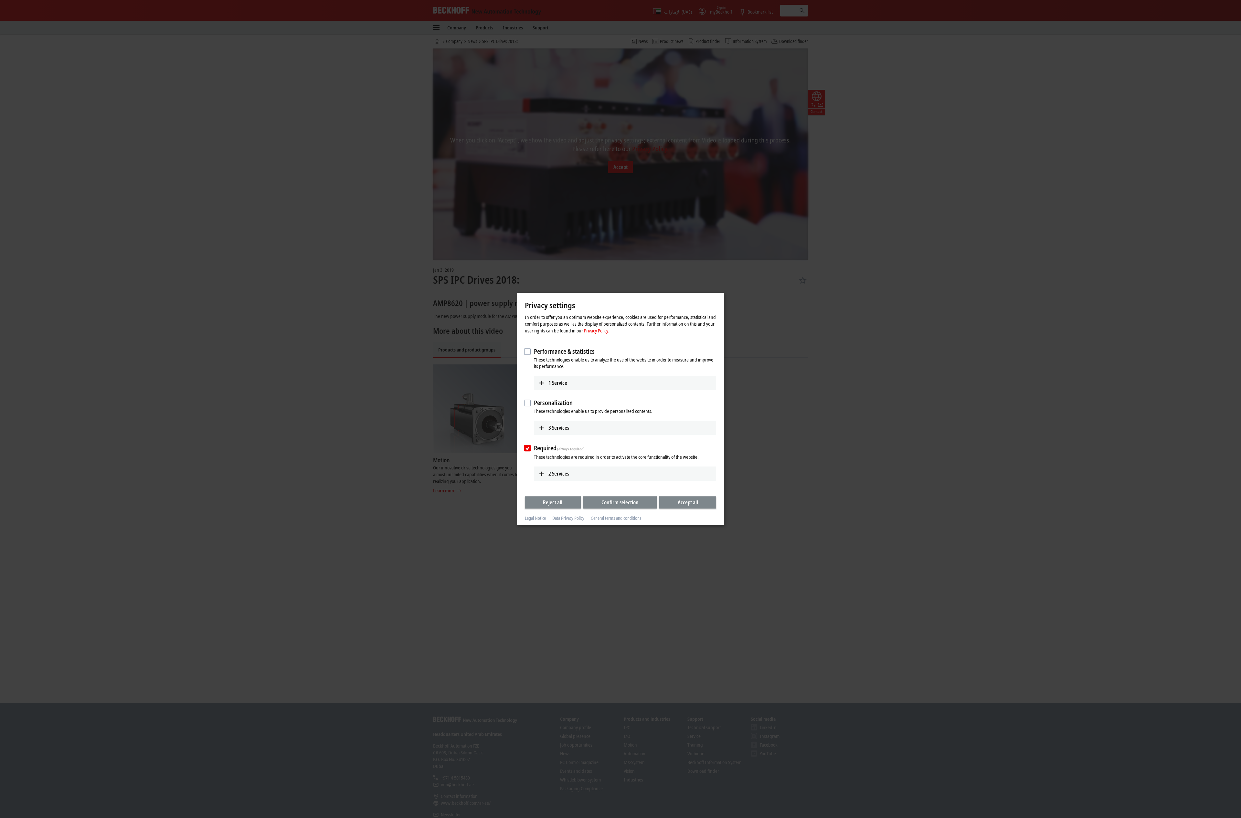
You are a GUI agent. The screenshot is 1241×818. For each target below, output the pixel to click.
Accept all (688, 502)
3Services (558, 427)
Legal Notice (535, 518)
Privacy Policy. (597, 330)
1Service (557, 382)
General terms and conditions (616, 518)
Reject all (552, 502)
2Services (558, 473)
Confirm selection (620, 502)
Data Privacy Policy (568, 518)
